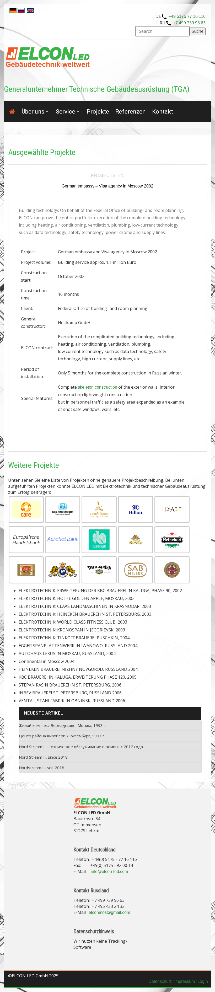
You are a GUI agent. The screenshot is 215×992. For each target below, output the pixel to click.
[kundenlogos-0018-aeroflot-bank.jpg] (62, 540)
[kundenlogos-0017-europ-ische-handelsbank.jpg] (26, 540)
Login (202, 981)
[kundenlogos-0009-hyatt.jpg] (172, 509)
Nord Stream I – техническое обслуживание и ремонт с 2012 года (81, 746)
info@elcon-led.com (109, 871)
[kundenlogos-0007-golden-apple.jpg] (99, 509)
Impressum (184, 981)
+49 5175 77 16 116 (187, 16)
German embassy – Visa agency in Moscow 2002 (107, 186)
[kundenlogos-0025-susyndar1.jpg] (26, 570)
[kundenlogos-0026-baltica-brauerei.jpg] (62, 570)
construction (106, 387)
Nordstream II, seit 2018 (41, 767)
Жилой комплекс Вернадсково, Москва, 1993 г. (62, 725)
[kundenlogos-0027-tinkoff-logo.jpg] (99, 570)
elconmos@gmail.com (109, 912)
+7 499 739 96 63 (189, 23)
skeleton (86, 387)
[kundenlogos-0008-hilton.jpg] (135, 509)
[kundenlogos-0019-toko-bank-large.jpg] (99, 540)
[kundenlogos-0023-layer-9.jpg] (135, 540)
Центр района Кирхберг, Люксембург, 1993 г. (62, 735)
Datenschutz (160, 981)
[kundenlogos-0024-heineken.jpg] (172, 540)
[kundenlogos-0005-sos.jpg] (62, 509)
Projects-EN (107, 175)
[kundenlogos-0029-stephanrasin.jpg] (172, 570)
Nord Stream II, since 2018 (43, 757)
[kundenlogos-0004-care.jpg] (26, 509)
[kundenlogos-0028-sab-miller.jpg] (135, 570)
